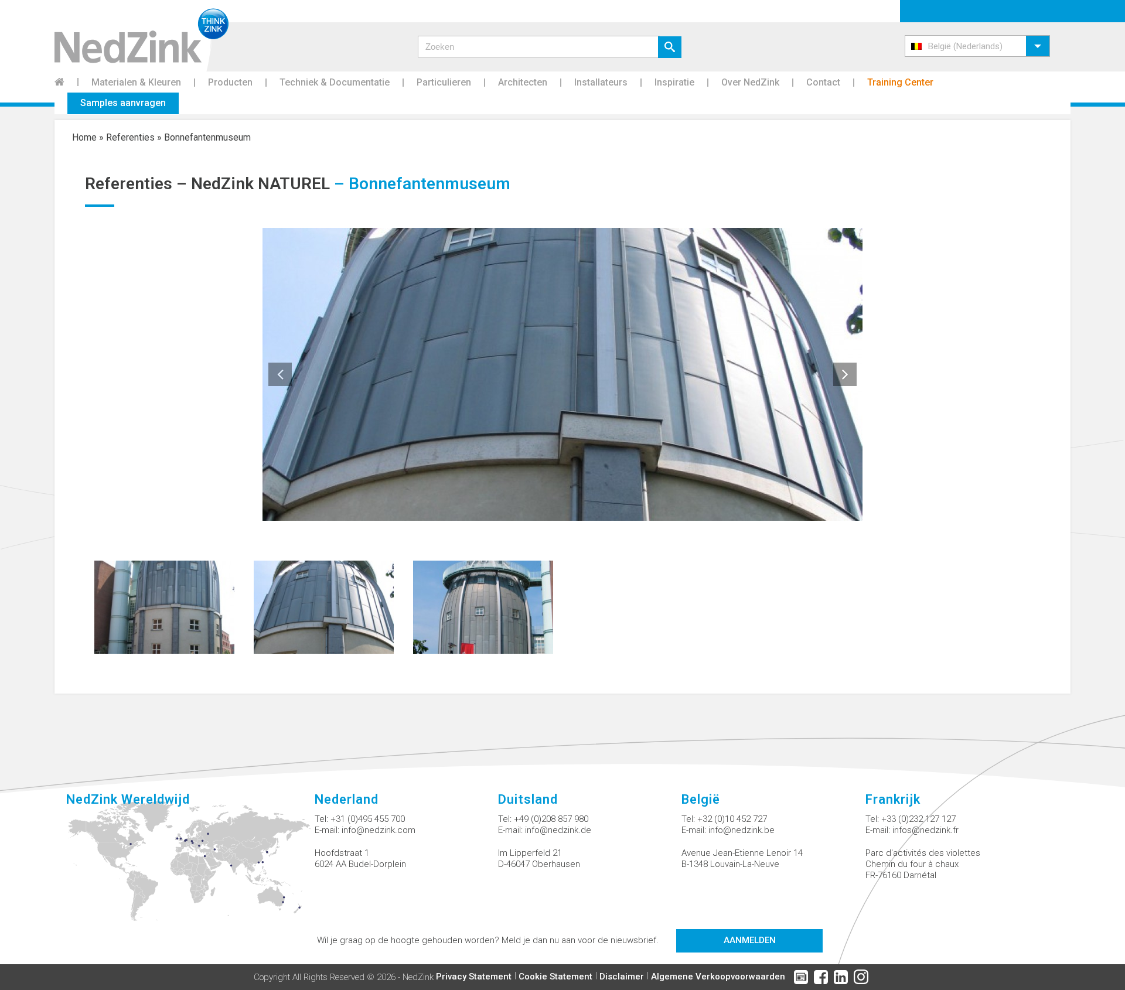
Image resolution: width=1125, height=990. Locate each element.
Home (84, 137)
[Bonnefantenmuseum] (164, 606)
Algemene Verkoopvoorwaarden (718, 976)
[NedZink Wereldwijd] (190, 867)
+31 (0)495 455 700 (367, 819)
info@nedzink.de (558, 830)
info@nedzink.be (741, 830)
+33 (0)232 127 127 (918, 819)
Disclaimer (621, 976)
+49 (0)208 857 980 (551, 819)
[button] (977, 46)
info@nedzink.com (378, 830)
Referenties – (138, 183)
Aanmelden (750, 940)
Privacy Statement (474, 976)
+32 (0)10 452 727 (732, 819)
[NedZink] (141, 35)
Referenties (130, 137)
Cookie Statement (555, 976)
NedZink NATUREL (260, 183)
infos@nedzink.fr (925, 830)
